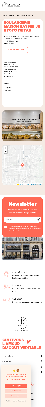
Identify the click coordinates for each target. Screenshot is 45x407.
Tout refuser (16, 391)
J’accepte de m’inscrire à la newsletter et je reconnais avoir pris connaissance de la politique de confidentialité (25, 228)
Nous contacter (15, 50)
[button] (22, 165)
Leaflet (21, 184)
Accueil (4, 15)
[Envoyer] (38, 219)
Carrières (6, 361)
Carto (40, 184)
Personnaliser (16, 396)
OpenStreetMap (31, 184)
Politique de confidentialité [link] (16, 401)
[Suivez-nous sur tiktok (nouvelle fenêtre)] (31, 385)
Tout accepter (16, 386)
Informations (8, 356)
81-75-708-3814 (9, 43)
